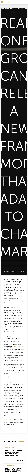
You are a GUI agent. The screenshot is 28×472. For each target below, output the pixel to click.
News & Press (5, 7)
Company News (14, 13)
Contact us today (8, 419)
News (11, 7)
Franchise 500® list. (18, 346)
